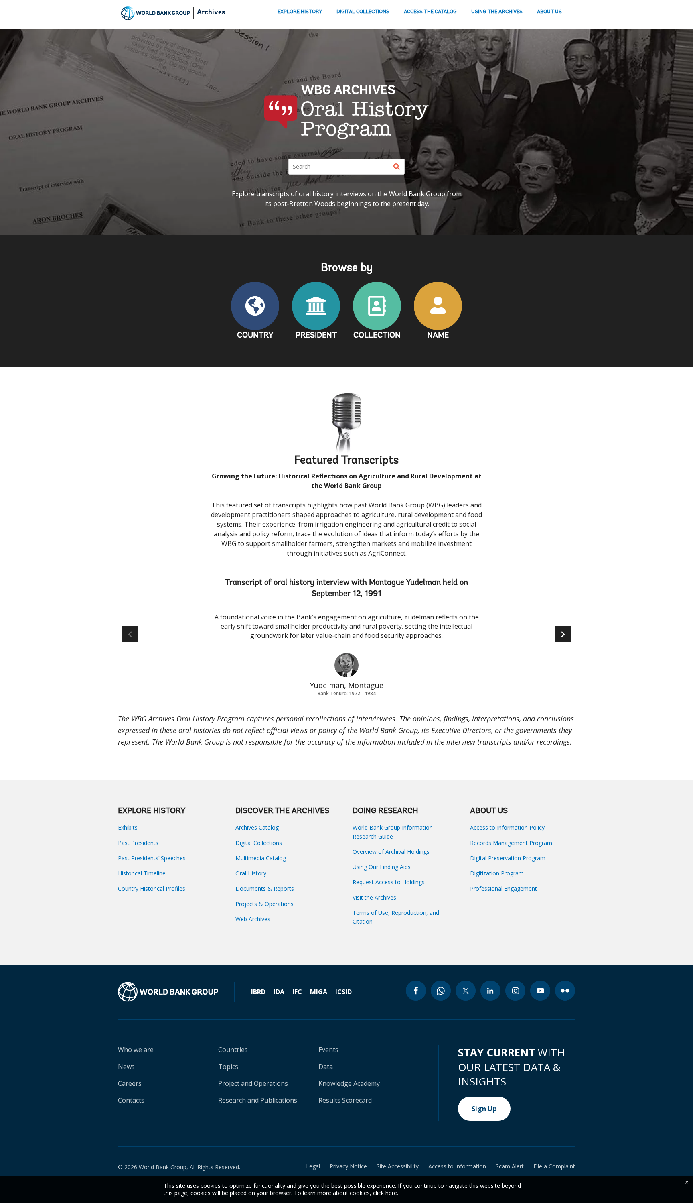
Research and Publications (257, 1100)
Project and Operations (253, 1083)
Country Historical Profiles (151, 888)
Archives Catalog (257, 827)
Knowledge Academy (349, 1083)
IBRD (258, 991)
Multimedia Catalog (260, 858)
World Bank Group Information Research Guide (393, 832)
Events (328, 1049)
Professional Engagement (503, 888)
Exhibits (128, 827)
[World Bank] (176, 992)
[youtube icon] (540, 991)
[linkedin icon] (490, 991)
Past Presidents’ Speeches (152, 858)
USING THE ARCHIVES (497, 11)
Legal (313, 1166)
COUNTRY (255, 336)
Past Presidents (138, 843)
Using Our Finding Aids (382, 867)
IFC (297, 991)
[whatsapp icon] (441, 991)
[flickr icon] (565, 991)
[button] (563, 634)
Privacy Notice (348, 1166)
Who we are (136, 1049)
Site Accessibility (398, 1166)
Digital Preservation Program (507, 858)
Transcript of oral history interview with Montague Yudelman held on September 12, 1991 (346, 588)
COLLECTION (377, 336)
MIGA (318, 991)
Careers (130, 1083)
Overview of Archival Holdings (391, 851)
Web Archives (252, 919)
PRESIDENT (316, 336)
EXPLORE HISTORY (300, 11)
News (126, 1066)
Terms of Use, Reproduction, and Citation (396, 917)
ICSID (343, 991)
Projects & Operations (264, 904)
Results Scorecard (345, 1100)
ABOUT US (549, 11)
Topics (228, 1066)
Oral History (250, 873)
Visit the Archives (374, 897)
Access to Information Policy (507, 827)
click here (385, 1193)
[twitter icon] (466, 991)
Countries (233, 1049)
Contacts (131, 1100)
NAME (438, 336)
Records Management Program (511, 843)
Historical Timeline (142, 873)
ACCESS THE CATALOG (430, 11)
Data (325, 1066)
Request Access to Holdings (389, 882)
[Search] (397, 167)
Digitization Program (497, 873)
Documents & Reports (264, 888)
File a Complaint (554, 1166)
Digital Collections (258, 843)
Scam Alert (510, 1166)
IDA (279, 991)
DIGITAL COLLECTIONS (362, 11)
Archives (211, 12)
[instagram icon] (515, 991)
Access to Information (457, 1166)
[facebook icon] (416, 991)
